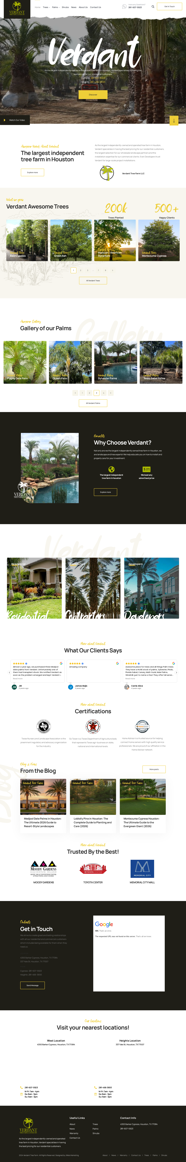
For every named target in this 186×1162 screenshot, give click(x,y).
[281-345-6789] (21, 1087)
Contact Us (75, 1137)
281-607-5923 (98, 77)
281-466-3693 (97, 81)
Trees (95, 1124)
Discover (93, 94)
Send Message (32, 985)
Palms (95, 1128)
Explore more (32, 172)
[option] (93, 62)
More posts (154, 769)
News (72, 1128)
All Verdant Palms (93, 403)
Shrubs (96, 1133)
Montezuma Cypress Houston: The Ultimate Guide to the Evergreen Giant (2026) (142, 822)
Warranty (74, 1133)
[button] (10, 672)
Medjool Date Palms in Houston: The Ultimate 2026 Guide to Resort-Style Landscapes (42, 822)
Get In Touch (169, 6)
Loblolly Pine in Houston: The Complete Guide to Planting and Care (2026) (92, 822)
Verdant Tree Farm (33, 783)
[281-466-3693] (95, 1087)
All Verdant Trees (93, 280)
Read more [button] (73, 679)
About (72, 1124)
